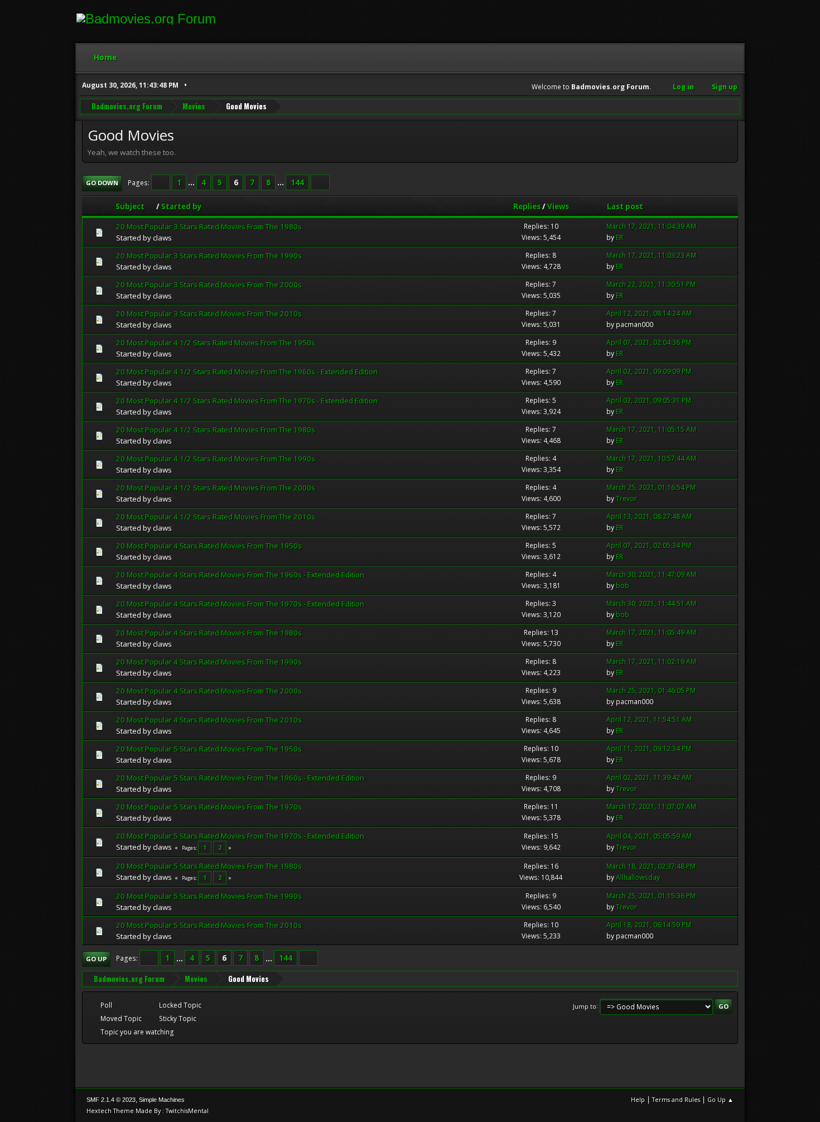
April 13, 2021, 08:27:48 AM (649, 516)
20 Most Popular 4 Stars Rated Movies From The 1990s (209, 662)
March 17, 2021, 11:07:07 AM (651, 806)
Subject (129, 206)
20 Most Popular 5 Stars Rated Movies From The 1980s (209, 866)
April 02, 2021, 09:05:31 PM (648, 400)
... (192, 182)
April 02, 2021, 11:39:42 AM (649, 777)
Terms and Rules (676, 1099)
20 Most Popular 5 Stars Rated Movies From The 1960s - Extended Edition (240, 778)
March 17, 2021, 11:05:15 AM (651, 429)
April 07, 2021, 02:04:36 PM (648, 342)
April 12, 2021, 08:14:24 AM (649, 313)
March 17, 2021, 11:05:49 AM (651, 632)
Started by (181, 206)
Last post (625, 206)
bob (622, 585)
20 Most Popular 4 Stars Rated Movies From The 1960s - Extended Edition (240, 575)
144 (297, 182)
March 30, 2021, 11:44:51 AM (651, 603)
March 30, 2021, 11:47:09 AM (651, 574)
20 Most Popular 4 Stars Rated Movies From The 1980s (209, 633)
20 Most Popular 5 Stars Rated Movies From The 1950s (209, 749)
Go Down (102, 183)
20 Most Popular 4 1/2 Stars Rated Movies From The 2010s (215, 517)
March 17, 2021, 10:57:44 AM (651, 458)
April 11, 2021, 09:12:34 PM (648, 748)
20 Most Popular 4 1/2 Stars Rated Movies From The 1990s (215, 459)
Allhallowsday (638, 877)
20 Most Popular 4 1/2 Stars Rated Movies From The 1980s (215, 430)
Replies (527, 206)
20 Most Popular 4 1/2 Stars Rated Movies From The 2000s (215, 488)
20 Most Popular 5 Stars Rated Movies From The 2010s (209, 925)
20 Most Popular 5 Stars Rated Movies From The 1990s (209, 896)
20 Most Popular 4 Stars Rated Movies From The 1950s (209, 546)
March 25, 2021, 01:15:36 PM (651, 896)
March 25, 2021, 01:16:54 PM (651, 487)
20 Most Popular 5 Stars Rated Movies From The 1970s (209, 807)
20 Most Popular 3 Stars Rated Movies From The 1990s (209, 256)
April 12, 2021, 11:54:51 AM (649, 719)
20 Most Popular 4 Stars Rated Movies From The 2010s (209, 720)
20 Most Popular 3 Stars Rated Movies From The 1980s (209, 226)
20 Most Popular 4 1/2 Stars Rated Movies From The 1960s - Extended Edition (247, 372)
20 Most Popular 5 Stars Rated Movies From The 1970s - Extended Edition (240, 836)
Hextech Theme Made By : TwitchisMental (147, 1110)
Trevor (626, 498)
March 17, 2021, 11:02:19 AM (651, 661)
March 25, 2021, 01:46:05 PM (651, 690)
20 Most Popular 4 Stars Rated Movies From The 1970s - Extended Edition (240, 604)
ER (619, 237)
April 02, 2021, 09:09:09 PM (648, 371)
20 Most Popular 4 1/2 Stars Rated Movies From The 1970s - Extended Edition (247, 401)
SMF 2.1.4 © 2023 (111, 1099)
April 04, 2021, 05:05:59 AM (649, 836)
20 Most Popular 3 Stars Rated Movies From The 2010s (209, 314)
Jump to (584, 1005)
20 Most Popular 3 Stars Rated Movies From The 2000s (209, 285)
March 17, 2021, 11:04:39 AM (651, 226)
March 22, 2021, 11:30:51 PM (651, 284)
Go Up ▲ (720, 1099)
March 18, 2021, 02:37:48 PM (651, 866)
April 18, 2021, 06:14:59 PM (648, 925)
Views (558, 206)
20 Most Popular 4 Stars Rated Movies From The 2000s (209, 691)
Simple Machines (162, 1099)
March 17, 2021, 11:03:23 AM (651, 255)
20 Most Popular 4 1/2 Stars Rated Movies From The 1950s (215, 343)
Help (638, 1099)
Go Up (96, 959)
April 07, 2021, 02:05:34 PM (648, 545)
